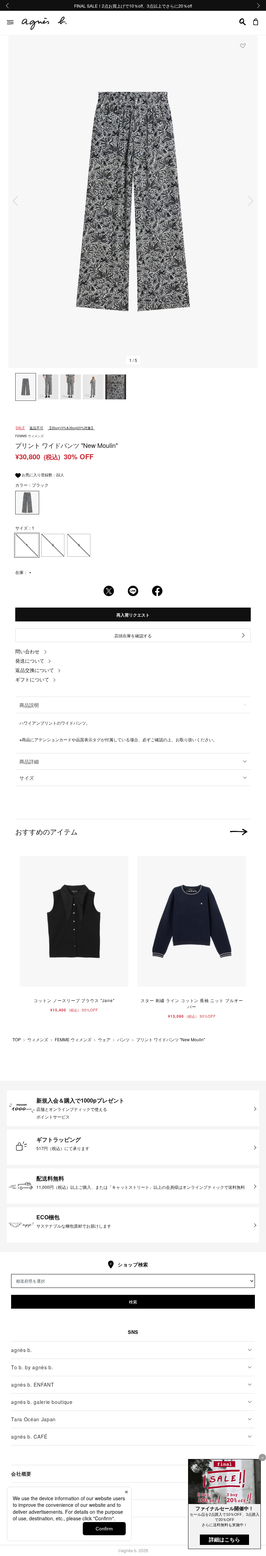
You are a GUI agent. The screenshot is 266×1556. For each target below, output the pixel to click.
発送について (29, 660)
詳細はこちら (224, 1539)
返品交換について (34, 669)
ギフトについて (32, 679)
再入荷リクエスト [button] (133, 615)
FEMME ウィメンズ (73, 1039)
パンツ (123, 1039)
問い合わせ (27, 651)
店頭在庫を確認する (133, 635)
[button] (243, 22)
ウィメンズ (37, 1039)
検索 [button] (133, 1302)
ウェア (104, 1039)
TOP (16, 1039)
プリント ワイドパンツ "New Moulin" (170, 1039)
